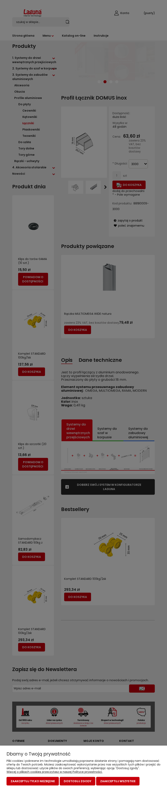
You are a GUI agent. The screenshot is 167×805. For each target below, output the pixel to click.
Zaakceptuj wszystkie (117, 781)
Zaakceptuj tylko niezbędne (33, 781)
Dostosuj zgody (77, 781)
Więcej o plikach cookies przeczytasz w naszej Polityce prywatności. (54, 772)
